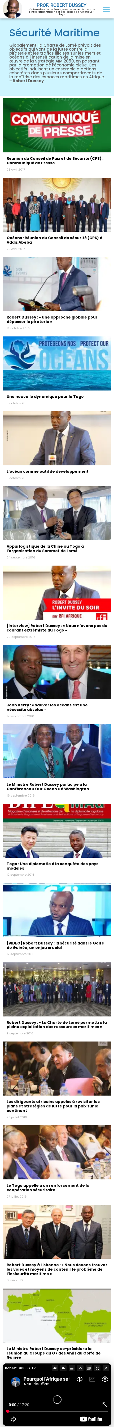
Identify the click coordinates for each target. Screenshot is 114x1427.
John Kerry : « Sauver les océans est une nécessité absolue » (47, 707)
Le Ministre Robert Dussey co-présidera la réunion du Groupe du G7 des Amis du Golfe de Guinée (54, 1353)
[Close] (106, 1368)
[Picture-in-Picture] (89, 1368)
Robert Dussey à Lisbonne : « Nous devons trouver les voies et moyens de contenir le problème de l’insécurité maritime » (57, 1269)
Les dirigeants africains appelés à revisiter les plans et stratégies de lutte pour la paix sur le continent (53, 1106)
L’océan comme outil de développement (48, 471)
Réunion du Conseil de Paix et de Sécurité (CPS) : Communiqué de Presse (55, 161)
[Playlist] (72, 1368)
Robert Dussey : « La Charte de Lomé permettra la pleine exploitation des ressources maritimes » (57, 1025)
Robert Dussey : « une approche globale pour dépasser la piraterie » (52, 319)
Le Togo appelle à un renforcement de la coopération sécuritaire (48, 1188)
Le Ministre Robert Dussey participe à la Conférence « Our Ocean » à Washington (48, 787)
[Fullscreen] (97, 1368)
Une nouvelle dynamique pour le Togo (45, 396)
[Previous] (55, 1368)
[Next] (63, 1368)
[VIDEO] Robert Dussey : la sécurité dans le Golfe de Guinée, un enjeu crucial (55, 945)
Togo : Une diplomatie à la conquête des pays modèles (52, 866)
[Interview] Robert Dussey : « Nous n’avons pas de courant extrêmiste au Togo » (57, 628)
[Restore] (80, 1368)
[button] (106, 9)
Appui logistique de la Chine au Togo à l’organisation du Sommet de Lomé (45, 548)
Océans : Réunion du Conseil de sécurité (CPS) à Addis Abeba (54, 240)
